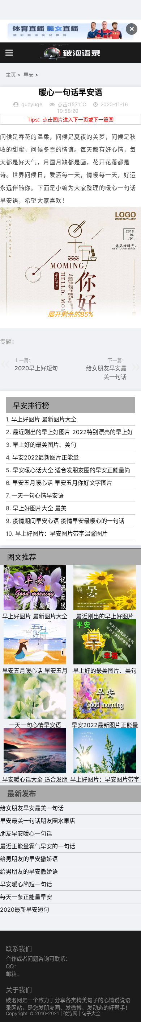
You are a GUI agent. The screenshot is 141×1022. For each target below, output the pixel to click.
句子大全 (91, 1013)
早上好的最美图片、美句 (44, 444)
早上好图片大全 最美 (40, 508)
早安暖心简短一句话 (26, 884)
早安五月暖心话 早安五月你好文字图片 (62, 482)
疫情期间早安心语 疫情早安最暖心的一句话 (68, 520)
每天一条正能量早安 (26, 897)
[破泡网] (70, 52)
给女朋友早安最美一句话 (32, 808)
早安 (29, 74)
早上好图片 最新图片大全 (44, 419)
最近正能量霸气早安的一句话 (37, 846)
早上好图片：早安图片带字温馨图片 (61, 533)
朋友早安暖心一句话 (26, 833)
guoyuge (31, 104)
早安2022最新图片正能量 (45, 457)
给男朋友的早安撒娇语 (29, 858)
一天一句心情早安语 (38, 495)
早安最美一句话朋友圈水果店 (37, 820)
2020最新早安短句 (24, 909)
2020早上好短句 (36, 368)
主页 (11, 74)
